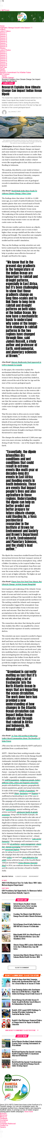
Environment (34, 876)
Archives (3, 1113)
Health (2, 69)
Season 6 (3, 41)
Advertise (3, 1115)
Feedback (3, 1118)
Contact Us (4, 1125)
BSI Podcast (4, 74)
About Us (3, 1117)
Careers (3, 1127)
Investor (3, 1122)
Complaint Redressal (8, 1124)
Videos (2, 29)
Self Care (3, 67)
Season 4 (3, 38)
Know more (28, 1112)
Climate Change (8, 78)
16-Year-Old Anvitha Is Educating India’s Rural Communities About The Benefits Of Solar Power (21, 738)
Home (2, 26)
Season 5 (3, 40)
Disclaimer (4, 1120)
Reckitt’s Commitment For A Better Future (15, 72)
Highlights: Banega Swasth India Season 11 (16, 28)
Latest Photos (5, 50)
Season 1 (3, 33)
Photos (2, 48)
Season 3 (3, 36)
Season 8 (3, 45)
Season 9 (3, 47)
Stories (2, 71)
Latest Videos (5, 31)
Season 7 (3, 43)
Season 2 (3, 35)
